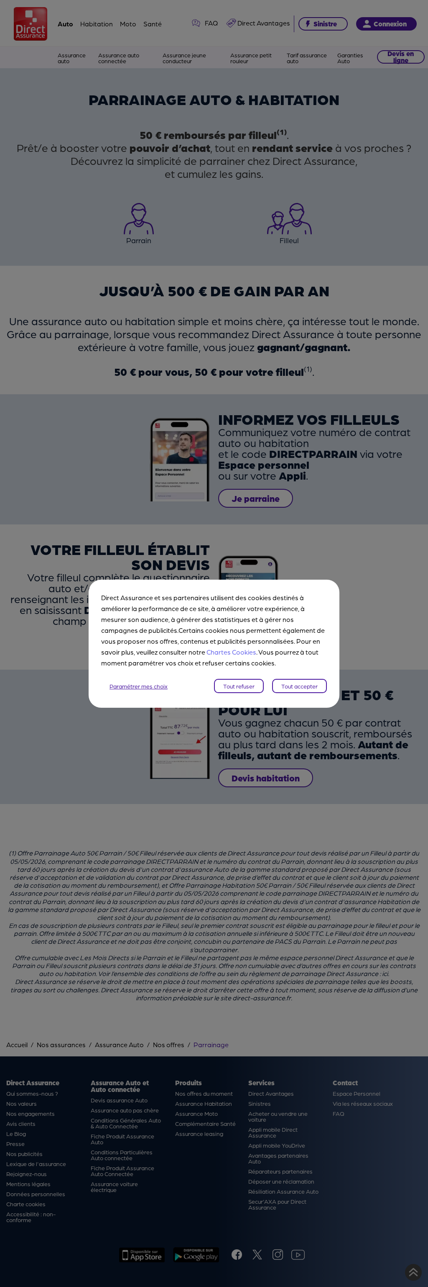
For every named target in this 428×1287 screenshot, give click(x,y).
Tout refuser (239, 686)
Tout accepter (299, 686)
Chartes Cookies (231, 652)
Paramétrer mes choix (139, 686)
